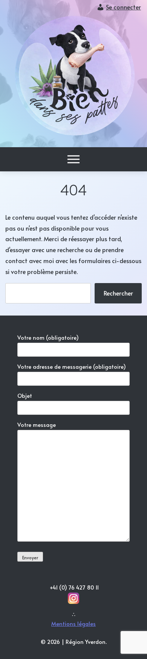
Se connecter (123, 7)
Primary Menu (73, 159)
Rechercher (118, 293)
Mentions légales (73, 623)
